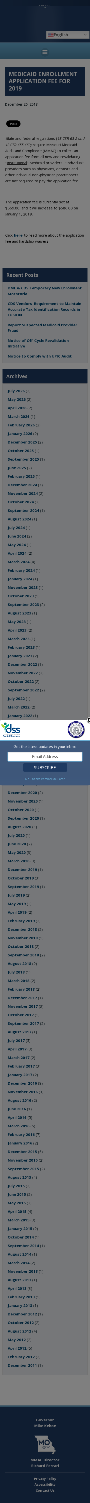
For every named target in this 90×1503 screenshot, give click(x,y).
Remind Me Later (53, 779)
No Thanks (32, 779)
